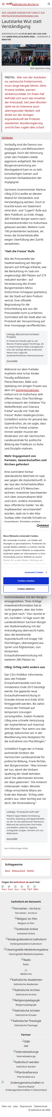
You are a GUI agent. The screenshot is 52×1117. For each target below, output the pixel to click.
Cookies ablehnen (26, 589)
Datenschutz (40, 1106)
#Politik (30, 870)
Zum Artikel (12, 361)
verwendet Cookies (34, 572)
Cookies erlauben (26, 581)
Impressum (26, 1106)
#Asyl (7, 870)
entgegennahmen (27, 390)
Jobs (15, 1106)
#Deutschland (18, 870)
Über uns (6, 1106)
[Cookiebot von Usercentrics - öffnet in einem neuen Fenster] (37, 526)
